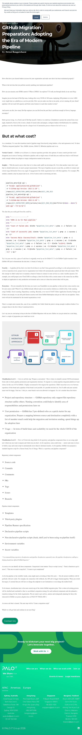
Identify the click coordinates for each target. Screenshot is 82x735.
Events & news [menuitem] (56, 676)
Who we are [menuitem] (32, 669)
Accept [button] (36, 17)
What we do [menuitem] (45, 669)
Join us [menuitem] (76, 669)
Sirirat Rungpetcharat (16, 51)
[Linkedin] (78, 728)
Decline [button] (45, 17)
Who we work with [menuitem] (62, 669)
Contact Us (10, 621)
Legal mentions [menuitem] (72, 676)
